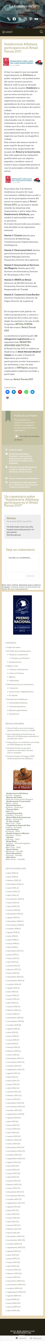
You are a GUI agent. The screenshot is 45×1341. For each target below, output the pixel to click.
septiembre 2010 (14, 1247)
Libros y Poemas (16, 673)
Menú (9, 32)
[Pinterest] (31, 18)
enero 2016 (12, 1014)
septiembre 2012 (14, 1159)
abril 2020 (11, 906)
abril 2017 (11, 962)
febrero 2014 (12, 1095)
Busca (41, 32)
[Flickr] (36, 18)
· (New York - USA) (13, 846)
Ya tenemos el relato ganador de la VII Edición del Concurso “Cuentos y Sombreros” (23, 484)
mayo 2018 (12, 943)
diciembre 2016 (14, 977)
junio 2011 (11, 1214)
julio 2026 (11, 873)
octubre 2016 (12, 984)
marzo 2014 (12, 1092)
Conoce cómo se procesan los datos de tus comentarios (21, 588)
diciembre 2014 (14, 1058)
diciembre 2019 (14, 914)
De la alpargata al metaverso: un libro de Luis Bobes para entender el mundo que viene (23, 736)
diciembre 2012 (14, 1147)
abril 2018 (11, 947)
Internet (13, 467)
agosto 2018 (12, 932)
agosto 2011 (12, 1207)
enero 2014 (12, 1099)
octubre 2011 (12, 1199)
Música (12, 677)
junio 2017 (11, 955)
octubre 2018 (12, 929)
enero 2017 (12, 973)
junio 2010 (11, 1259)
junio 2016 (11, 995)
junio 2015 (11, 1036)
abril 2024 (11, 895)
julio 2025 (11, 877)
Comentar (30, 576)
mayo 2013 (12, 1129)
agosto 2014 (12, 1073)
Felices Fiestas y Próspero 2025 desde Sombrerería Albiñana (20, 757)
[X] (20, 18)
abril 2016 (11, 1003)
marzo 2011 (12, 1225)
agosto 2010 (12, 1251)
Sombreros (14, 714)
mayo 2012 (12, 1173)
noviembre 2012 (14, 1151)
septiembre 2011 (14, 1203)
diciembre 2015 (14, 1018)
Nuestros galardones (18, 710)
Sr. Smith (13, 695)
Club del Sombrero (17, 707)
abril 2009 (11, 1311)
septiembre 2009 (14, 1292)
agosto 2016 (12, 988)
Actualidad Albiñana (19, 454)
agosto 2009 (12, 1296)
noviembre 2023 (14, 899)
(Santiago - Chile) (17, 834)
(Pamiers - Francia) (14, 814)
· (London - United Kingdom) (18, 842)
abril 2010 (11, 1266)
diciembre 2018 (14, 921)
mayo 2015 (12, 1040)
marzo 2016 (12, 1007)
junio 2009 (12, 1303)
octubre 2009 (13, 1288)
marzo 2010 (12, 1270)
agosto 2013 (12, 1118)
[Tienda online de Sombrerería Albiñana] (9, 18)
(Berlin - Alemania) (18, 818)
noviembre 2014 (14, 1062)
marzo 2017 (12, 966)
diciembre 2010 (14, 1236)
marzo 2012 (12, 1181)
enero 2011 (11, 1233)
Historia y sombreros (18, 655)
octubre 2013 (12, 1110)
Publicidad (14, 681)
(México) (12, 810)
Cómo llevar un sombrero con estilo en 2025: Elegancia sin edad (23, 743)
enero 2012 (12, 1188)
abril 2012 (11, 1177)
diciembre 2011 (13, 1192)
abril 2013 (11, 1133)
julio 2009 (11, 1299)
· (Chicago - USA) (13, 838)
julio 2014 (11, 1077)
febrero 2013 (12, 1140)
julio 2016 (11, 992)
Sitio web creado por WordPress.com (22, 1332)
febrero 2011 (12, 1229)
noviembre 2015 (14, 1021)
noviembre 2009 (14, 1285)
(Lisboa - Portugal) (18, 826)
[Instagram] (25, 18)
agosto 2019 (12, 917)
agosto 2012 (12, 1162)
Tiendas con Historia (20, 658)
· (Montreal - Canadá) (14, 850)
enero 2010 (12, 1277)
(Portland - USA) (13, 830)
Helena (11, 518)
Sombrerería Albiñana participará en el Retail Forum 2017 (21, 47)
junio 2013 (11, 1125)
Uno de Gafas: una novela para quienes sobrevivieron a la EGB (21, 729)
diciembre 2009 (14, 1281)
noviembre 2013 (14, 1107)
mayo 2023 (12, 903)
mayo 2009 (12, 1307)
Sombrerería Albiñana (17, 699)
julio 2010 (11, 1255)
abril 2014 (11, 1088)
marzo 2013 (12, 1136)
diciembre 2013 (14, 1103)
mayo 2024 (12, 892)
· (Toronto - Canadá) (14, 854)
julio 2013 (11, 1121)
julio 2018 (11, 936)
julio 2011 (11, 1210)
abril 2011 (11, 1222)
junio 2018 (11, 940)
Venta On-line (25, 472)
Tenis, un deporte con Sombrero (24, 478)
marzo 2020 (12, 910)
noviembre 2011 (14, 1196)
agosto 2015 (12, 1029)
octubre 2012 (12, 1155)
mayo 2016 (12, 999)
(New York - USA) (13, 822)
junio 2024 (11, 888)
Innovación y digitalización (21, 692)
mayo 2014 (12, 1084)
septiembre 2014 (14, 1069)
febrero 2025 (12, 880)
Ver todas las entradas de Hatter (26, 438)
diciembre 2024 (14, 884)
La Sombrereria (22, 6)
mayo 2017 (12, 958)
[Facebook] (14, 18)
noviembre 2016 (14, 981)
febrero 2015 (12, 1051)
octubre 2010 (12, 1244)
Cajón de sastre (13, 647)
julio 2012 (11, 1166)
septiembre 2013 (14, 1114)
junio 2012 (11, 1170)
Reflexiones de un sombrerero (20, 684)
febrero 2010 (12, 1273)
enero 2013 (12, 1144)
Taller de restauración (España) (19, 798)
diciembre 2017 (14, 951)
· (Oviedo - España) (17, 794)
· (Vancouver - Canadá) (15, 858)
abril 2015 (11, 1044)
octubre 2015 (12, 1025)
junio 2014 (11, 1081)
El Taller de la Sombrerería (19, 651)
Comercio (13, 456)
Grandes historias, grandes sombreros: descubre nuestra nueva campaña (20, 750)
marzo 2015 (12, 1047)
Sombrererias (15, 662)
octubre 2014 (12, 1066)
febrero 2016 (12, 1010)
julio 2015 (11, 1032)
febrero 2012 (12, 1185)
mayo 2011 (11, 1218)
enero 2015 (12, 1055)
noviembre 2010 (14, 1240)
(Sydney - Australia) (14, 806)
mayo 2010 (12, 1262)
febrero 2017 (12, 969)
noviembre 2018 (14, 925)
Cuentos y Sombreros (18, 669)
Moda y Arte (12, 666)
